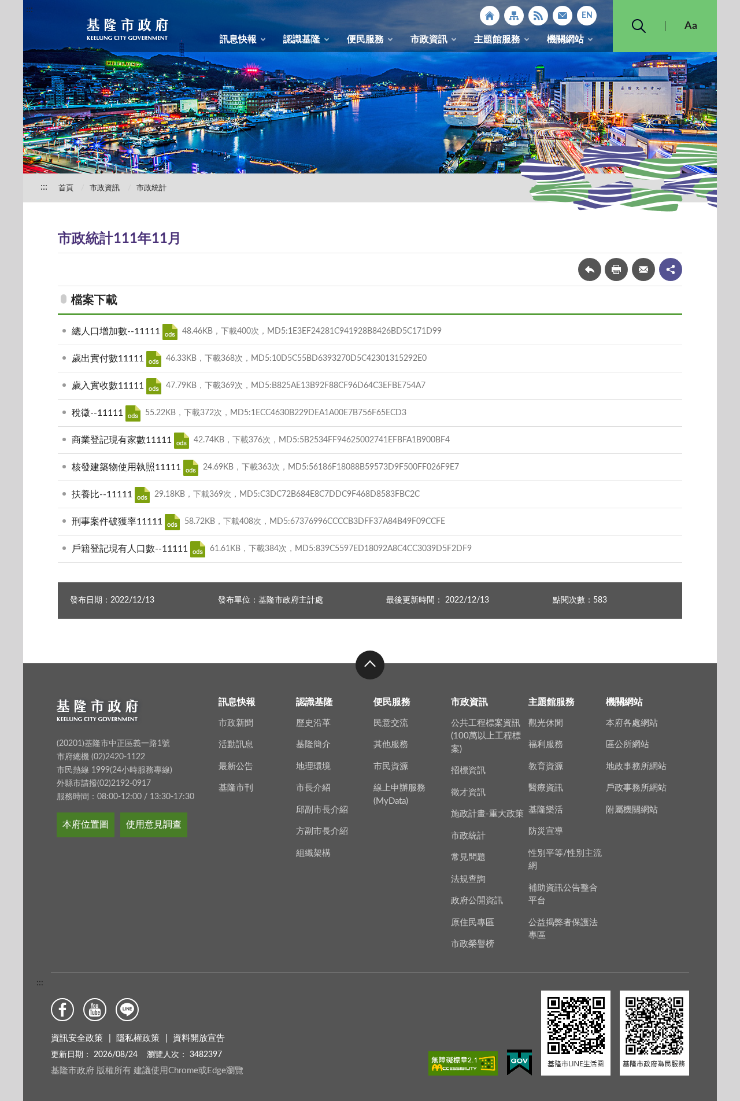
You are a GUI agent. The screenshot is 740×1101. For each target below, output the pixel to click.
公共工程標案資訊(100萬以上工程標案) (486, 736)
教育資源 (545, 766)
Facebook (62, 1009)
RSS (538, 15)
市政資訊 (428, 39)
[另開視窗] (463, 1065)
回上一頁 (589, 269)
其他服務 (390, 744)
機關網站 (565, 39)
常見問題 (468, 857)
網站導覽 (514, 15)
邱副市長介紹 (322, 810)
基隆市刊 (236, 788)
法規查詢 (468, 879)
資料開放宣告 (199, 1038)
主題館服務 (497, 39)
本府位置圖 (85, 824)
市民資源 (390, 766)
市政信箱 (562, 15)
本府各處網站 (632, 723)
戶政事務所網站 (636, 788)
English (587, 15)
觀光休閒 (545, 723)
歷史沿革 (313, 723)
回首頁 (490, 15)
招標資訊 (468, 770)
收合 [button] (370, 665)
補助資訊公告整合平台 (563, 895)
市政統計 (151, 188)
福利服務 (545, 744)
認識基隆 (301, 39)
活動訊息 (236, 744)
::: (29, 9)
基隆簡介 (313, 744)
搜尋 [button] (639, 26)
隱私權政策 (138, 1038)
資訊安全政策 (77, 1038)
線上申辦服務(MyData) (399, 795)
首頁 (65, 188)
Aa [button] (691, 26)
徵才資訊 (468, 792)
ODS (169, 332)
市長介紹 (313, 788)
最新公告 (236, 766)
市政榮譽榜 (472, 944)
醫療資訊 (545, 788)
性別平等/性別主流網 (565, 860)
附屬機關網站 (632, 810)
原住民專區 (472, 922)
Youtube (94, 1009)
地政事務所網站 (636, 766)
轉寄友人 (643, 269)
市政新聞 (236, 723)
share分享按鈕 (670, 269)
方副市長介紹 (322, 831)
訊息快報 (238, 39)
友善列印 (616, 269)
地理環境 (313, 766)
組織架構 (313, 853)
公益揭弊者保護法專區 (563, 929)
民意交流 (390, 723)
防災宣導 (545, 831)
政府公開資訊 (477, 900)
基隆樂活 (545, 810)
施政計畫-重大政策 (487, 814)
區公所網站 (627, 744)
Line (127, 1009)
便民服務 (365, 39)
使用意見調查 (154, 824)
